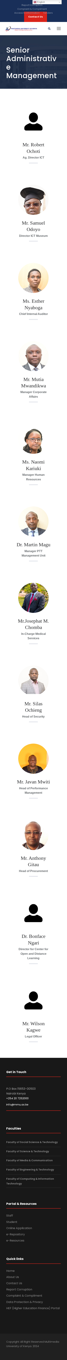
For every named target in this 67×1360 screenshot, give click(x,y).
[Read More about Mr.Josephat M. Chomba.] (33, 597)
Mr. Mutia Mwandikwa (33, 382)
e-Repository (15, 1234)
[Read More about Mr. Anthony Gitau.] (33, 837)
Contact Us (14, 1283)
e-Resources (15, 1240)
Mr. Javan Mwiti (33, 782)
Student (11, 1222)
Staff (9, 1216)
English (40, 2)
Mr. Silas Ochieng (33, 707)
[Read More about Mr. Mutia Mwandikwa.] (33, 359)
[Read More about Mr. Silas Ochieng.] (33, 679)
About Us (12, 1277)
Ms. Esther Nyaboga (33, 304)
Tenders (48, 13)
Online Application (19, 1228)
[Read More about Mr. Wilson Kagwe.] (33, 1000)
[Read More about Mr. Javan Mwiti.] (33, 766)
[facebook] (8, 1351)
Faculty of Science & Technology (27, 1151)
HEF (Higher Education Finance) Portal (33, 1308)
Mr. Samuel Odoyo (33, 226)
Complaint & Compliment (32, 9)
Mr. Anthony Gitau (33, 861)
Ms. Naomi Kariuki (33, 465)
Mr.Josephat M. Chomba (33, 624)
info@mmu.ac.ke (17, 1104)
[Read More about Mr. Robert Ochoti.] (33, 121)
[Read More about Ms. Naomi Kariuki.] (33, 446)
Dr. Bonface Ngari (33, 939)
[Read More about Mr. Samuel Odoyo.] (33, 207)
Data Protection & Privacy (24, 1302)
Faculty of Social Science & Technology (32, 1142)
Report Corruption (32, 5)
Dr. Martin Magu (33, 544)
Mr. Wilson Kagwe (33, 1027)
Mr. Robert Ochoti (33, 148)
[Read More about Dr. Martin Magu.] (33, 529)
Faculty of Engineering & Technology (30, 1169)
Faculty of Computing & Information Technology (30, 1181)
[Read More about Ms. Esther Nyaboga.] (33, 285)
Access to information (27, 13)
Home (10, 1271)
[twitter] (15, 1351)
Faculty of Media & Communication (29, 1160)
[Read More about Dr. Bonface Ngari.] (33, 913)
